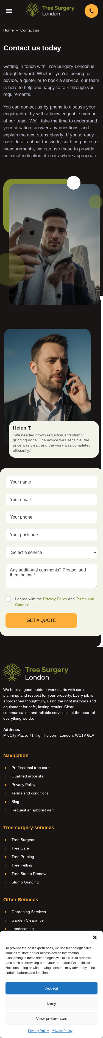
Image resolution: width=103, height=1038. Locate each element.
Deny (51, 1003)
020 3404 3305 (92, 11)
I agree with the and (54, 602)
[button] (95, 937)
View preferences (51, 1018)
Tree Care (20, 848)
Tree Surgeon (23, 839)
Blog (15, 801)
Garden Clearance (28, 920)
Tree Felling (22, 865)
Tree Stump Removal (30, 873)
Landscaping (23, 929)
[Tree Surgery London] (50, 9)
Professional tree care (31, 767)
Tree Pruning (23, 856)
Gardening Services (29, 912)
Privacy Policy (38, 1031)
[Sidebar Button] (10, 11)
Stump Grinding (25, 882)
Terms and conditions (30, 793)
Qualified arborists (27, 776)
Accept (51, 988)
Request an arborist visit (33, 810)
